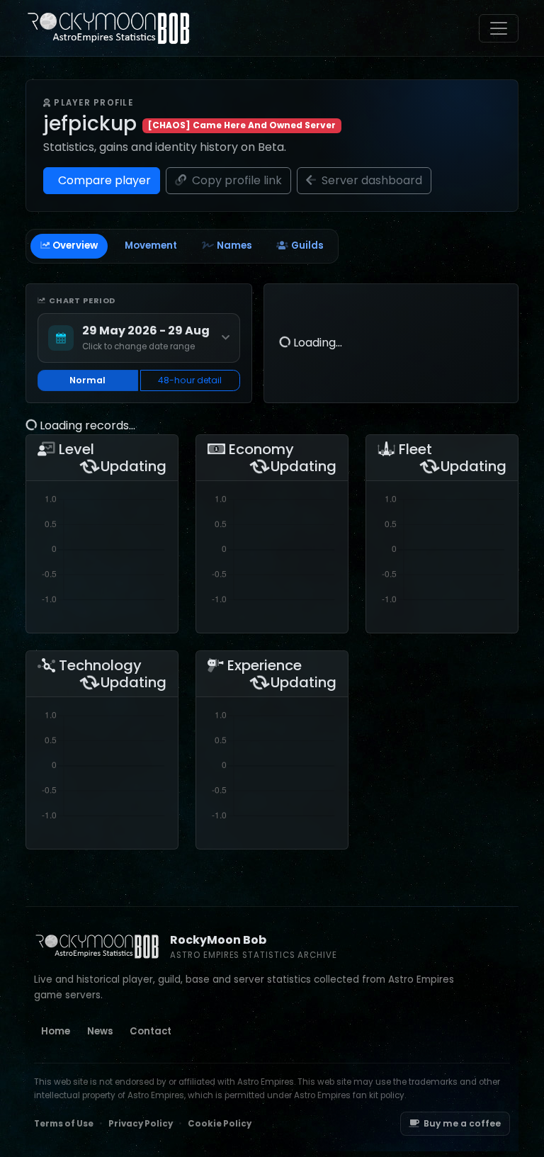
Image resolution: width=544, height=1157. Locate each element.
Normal (87, 380)
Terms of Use (64, 1123)
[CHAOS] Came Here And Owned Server (242, 125)
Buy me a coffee (462, 1123)
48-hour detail (190, 380)
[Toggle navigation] (498, 28)
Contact (150, 1031)
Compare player (103, 180)
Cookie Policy (219, 1123)
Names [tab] (234, 245)
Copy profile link (235, 180)
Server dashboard (370, 180)
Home (55, 1031)
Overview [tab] (75, 245)
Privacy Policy (140, 1123)
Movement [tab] (151, 245)
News (100, 1031)
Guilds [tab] (307, 245)
